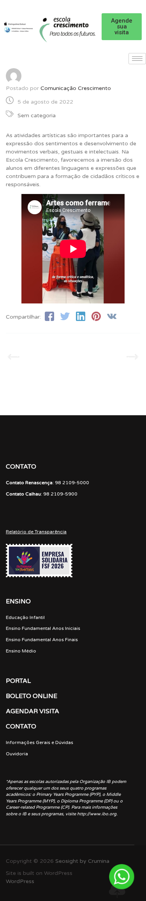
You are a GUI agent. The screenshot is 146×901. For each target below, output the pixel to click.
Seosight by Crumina (82, 861)
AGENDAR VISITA (32, 711)
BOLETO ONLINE (31, 696)
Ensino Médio (21, 651)
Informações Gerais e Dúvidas (39, 742)
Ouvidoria (17, 753)
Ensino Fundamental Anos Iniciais (43, 628)
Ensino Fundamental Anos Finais (42, 639)
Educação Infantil (25, 617)
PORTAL (18, 681)
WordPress (20, 881)
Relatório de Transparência (36, 531)
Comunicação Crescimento (75, 88)
